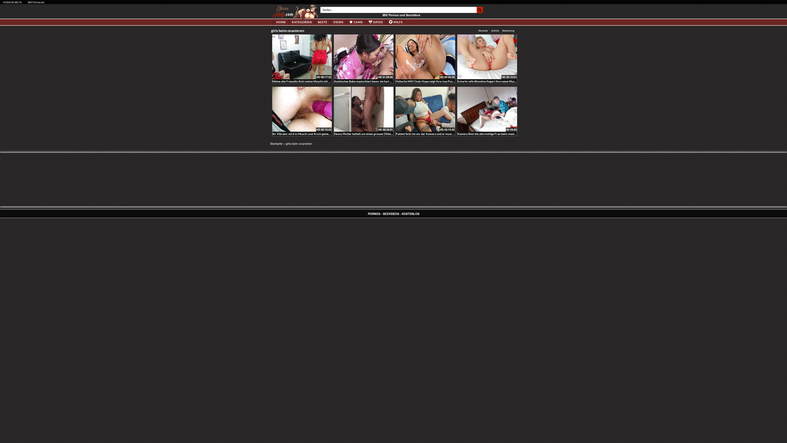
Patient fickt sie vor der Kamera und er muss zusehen (429, 134)
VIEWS (338, 22)
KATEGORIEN (302, 22)
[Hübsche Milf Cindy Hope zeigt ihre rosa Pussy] (425, 56)
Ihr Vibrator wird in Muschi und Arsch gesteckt (302, 134)
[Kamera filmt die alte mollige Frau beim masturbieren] (487, 109)
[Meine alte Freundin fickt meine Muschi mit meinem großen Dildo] (302, 56)
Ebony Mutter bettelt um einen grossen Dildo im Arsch (368, 134)
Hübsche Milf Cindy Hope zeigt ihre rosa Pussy (425, 81)
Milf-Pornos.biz (36, 2)
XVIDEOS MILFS (12, 2)
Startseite (276, 144)
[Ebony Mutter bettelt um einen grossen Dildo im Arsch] (364, 109)
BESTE (322, 22)
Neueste (483, 30)
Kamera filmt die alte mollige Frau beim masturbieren (491, 134)
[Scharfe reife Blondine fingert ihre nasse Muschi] (487, 56)
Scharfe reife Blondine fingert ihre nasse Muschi (487, 81)
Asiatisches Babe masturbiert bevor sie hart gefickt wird (369, 81)
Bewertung (508, 30)
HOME (281, 22)
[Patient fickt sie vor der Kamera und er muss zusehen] (425, 109)
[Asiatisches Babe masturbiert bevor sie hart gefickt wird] (364, 56)
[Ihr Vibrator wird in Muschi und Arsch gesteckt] (302, 109)
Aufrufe (495, 30)
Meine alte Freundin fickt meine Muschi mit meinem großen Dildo (314, 81)
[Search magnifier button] (480, 10)
